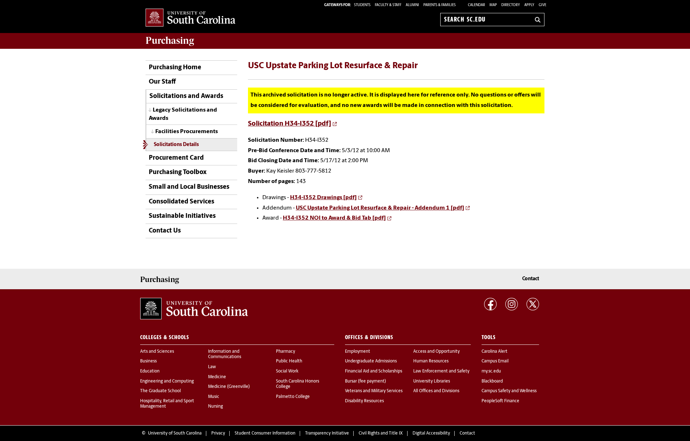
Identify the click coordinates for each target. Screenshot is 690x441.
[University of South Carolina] (194, 308)
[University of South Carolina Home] (190, 18)
